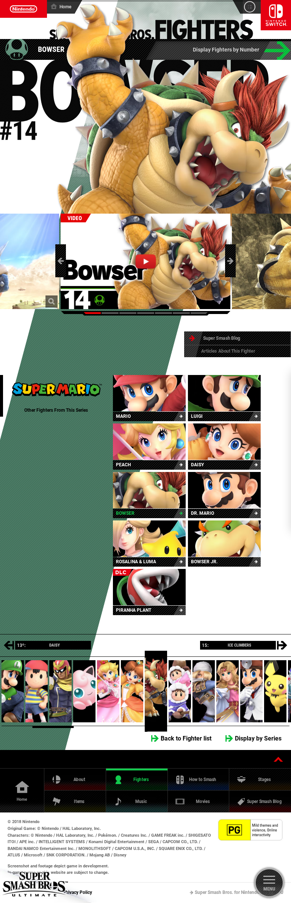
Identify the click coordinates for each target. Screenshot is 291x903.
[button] (60, 260)
